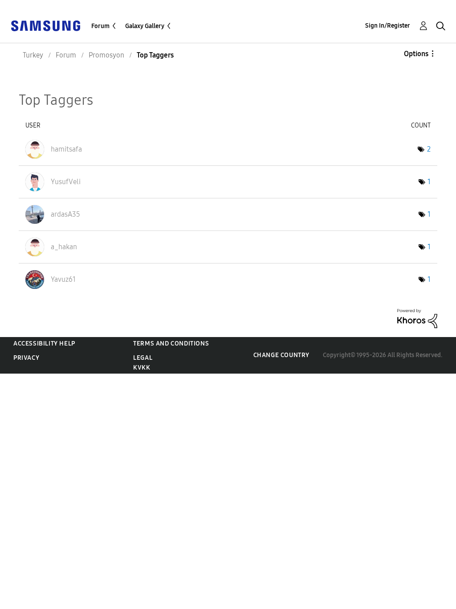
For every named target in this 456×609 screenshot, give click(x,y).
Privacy (26, 358)
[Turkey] (45, 25)
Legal (142, 358)
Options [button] (416, 53)
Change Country (281, 355)
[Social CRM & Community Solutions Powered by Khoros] (417, 318)
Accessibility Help (44, 343)
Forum (100, 26)
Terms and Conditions (171, 343)
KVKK (141, 367)
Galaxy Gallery (144, 26)
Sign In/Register (387, 25)
